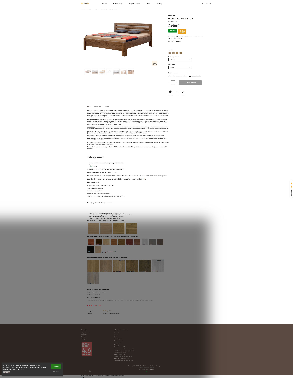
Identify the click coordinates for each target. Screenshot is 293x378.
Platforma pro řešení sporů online (123, 356)
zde (144, 179)
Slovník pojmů (118, 339)
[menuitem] (106, 4)
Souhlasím (56, 366)
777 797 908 (84, 335)
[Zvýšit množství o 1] (176, 82)
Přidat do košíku (191, 82)
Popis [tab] (88, 107)
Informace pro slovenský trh (121, 358)
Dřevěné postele (107, 311)
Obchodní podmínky (120, 347)
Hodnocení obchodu (119, 341)
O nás (115, 337)
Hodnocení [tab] (97, 107)
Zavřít (198, 98)
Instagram (84, 339)
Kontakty (116, 335)
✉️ (82, 377)
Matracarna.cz (118, 343)
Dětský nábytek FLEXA (119, 354)
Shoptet (144, 369)
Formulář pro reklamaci (120, 353)
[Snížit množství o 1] (169, 82)
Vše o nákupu (117, 333)
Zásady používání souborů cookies (123, 360)
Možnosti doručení (196, 76)
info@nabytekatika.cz (87, 333)
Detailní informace (174, 41)
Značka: (171, 15)
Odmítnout (56, 371)
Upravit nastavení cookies (146, 367)
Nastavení (6, 372)
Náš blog (116, 345)
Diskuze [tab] (107, 107)
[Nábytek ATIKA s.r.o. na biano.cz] (97, 349)
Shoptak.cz (151, 369)
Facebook (84, 337)
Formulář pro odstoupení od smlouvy (124, 351)
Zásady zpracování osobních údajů (124, 349)
